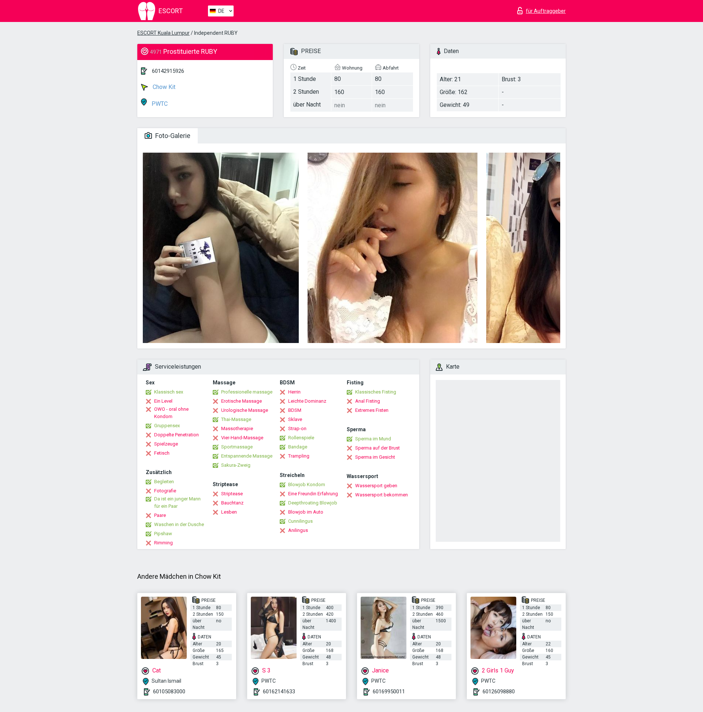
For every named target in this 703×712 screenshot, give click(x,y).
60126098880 (499, 691)
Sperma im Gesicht (375, 457)
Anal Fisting (367, 401)
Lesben (229, 512)
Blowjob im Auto (305, 512)
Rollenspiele (301, 437)
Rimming (163, 542)
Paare (160, 515)
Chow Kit (163, 86)
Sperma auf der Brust (377, 448)
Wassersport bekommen (381, 494)
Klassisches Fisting (375, 392)
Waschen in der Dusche (179, 524)
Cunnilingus (300, 521)
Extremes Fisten (371, 410)
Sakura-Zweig (235, 465)
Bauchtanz (232, 503)
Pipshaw (163, 533)
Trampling (298, 456)
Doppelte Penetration (176, 434)
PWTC (159, 103)
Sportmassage (237, 447)
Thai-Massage (236, 419)
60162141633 (279, 691)
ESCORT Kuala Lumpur (163, 33)
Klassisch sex (168, 392)
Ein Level (163, 401)
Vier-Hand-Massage (242, 437)
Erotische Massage (241, 401)
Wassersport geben (376, 485)
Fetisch (162, 453)
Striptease (232, 493)
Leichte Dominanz (307, 401)
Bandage (297, 447)
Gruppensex (167, 425)
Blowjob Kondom (306, 484)
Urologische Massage (244, 410)
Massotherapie (237, 428)
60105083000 (169, 691)
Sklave (295, 419)
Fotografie (165, 490)
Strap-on (297, 428)
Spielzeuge (166, 444)
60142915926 (168, 71)
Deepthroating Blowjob (312, 503)
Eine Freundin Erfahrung (313, 493)
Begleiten (164, 481)
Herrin (294, 392)
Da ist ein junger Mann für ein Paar (177, 502)
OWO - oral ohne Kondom (171, 412)
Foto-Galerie (172, 135)
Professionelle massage (246, 392)
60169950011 (389, 691)
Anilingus (298, 530)
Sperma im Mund (373, 438)
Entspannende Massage (246, 456)
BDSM (294, 410)
